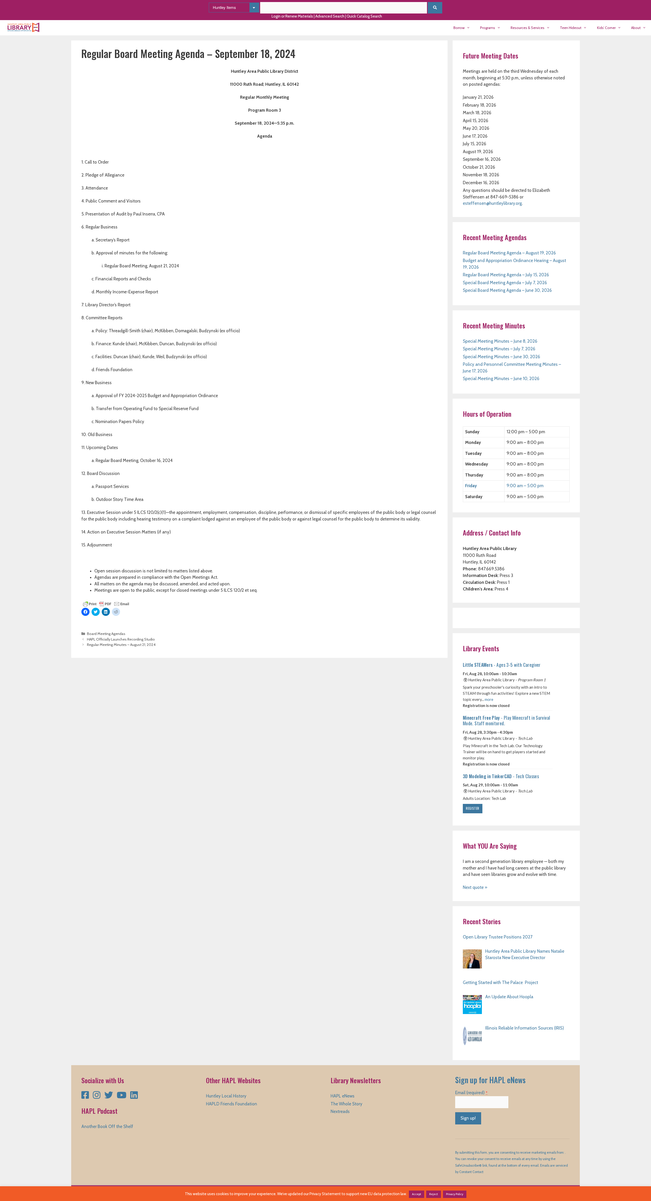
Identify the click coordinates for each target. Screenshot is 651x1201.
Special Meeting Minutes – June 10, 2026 (501, 378)
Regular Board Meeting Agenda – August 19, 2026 (509, 252)
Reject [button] (433, 1194)
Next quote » (475, 887)
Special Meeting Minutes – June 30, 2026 (501, 356)
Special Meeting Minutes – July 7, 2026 (499, 348)
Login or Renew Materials (292, 16)
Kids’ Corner (606, 27)
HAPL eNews (342, 1095)
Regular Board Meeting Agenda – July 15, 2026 (506, 274)
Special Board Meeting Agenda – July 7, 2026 (505, 282)
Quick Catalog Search (364, 16)
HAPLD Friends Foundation (231, 1103)
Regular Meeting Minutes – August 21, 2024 (121, 644)
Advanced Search (329, 16)
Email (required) (471, 1092)
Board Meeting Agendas (106, 633)
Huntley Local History (226, 1095)
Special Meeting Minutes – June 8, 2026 (500, 341)
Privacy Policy (454, 1194)
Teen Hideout (570, 27)
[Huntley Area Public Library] (25, 27)
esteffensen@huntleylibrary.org (492, 203)
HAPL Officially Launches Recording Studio (121, 639)
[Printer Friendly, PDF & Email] (106, 603)
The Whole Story (346, 1103)
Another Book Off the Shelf (107, 1126)
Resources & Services (527, 27)
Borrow (459, 27)
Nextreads (340, 1111)
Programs (487, 27)
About (636, 27)
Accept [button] (416, 1194)
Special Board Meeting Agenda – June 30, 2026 (507, 290)
